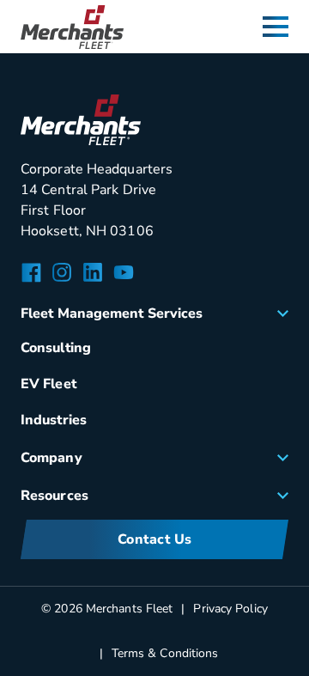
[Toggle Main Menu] (275, 26)
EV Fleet (48, 384)
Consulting (56, 347)
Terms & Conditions (165, 653)
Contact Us (155, 539)
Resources (54, 495)
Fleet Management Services (112, 313)
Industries (54, 420)
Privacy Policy (230, 608)
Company (51, 457)
